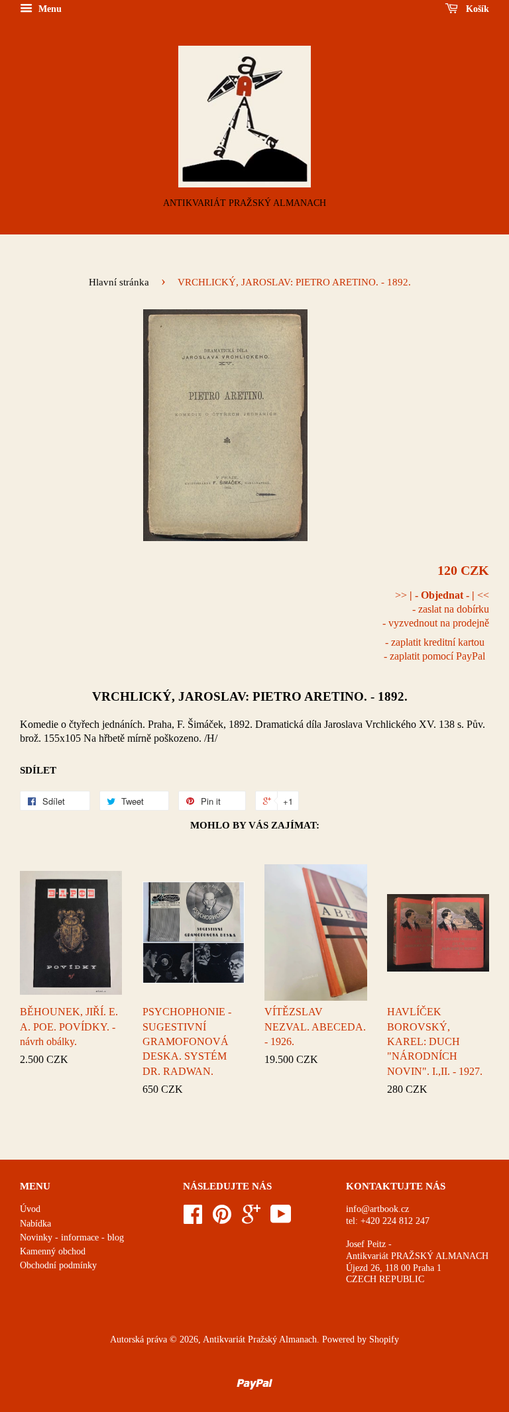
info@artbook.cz (377, 1209)
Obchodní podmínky (58, 1265)
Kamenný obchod (52, 1251)
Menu (49, 9)
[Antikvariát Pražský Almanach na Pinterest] (222, 1219)
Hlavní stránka (119, 282)
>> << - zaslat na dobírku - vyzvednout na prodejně (435, 609)
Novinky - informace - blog (72, 1237)
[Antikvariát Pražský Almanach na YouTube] (281, 1219)
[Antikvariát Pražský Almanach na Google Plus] (251, 1219)
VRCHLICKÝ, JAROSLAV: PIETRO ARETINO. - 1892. (250, 696)
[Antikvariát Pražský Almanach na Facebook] (193, 1219)
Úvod (30, 1209)
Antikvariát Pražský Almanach (260, 1339)
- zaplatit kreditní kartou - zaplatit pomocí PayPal (434, 649)
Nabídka (35, 1224)
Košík (476, 9)
